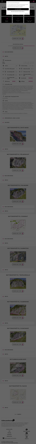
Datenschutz (27, 13)
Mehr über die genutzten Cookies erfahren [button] (17, 11)
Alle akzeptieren (18, 9)
